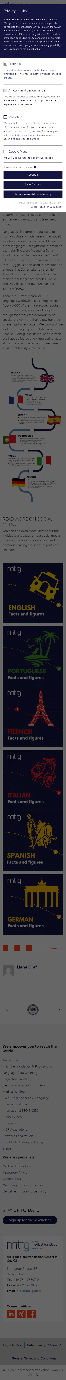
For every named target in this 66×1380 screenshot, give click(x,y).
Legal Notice (38, 207)
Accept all (33, 174)
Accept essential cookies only (33, 194)
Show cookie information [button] (18, 167)
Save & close (33, 184)
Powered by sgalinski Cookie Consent (40, 203)
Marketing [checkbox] (15, 117)
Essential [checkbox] (14, 64)
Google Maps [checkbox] (17, 151)
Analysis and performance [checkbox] (26, 90)
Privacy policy (54, 207)
